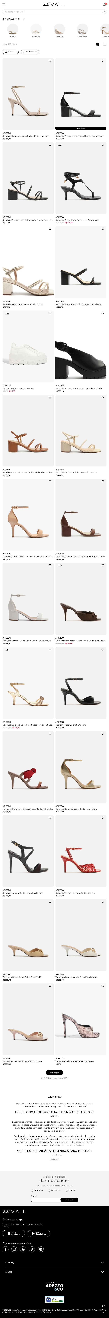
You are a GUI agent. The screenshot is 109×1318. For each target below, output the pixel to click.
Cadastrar (69, 1200)
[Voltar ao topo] (103, 1312)
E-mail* (34, 1196)
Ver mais (54, 1072)
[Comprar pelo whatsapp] (103, 1306)
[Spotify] (41, 1249)
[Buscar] (104, 11)
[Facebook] (6, 1249)
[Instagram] (14, 1249)
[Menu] (4, 4)
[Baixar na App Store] (14, 1233)
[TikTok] (32, 1249)
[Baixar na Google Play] (39, 1233)
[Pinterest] (23, 1249)
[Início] (53, 4)
